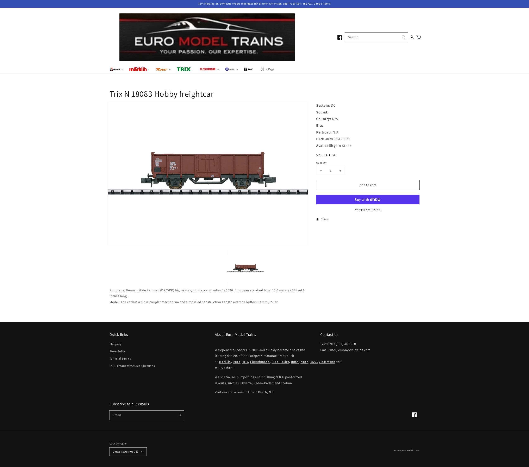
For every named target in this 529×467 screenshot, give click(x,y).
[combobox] (376, 37)
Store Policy (117, 351)
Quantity (321, 162)
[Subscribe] (179, 415)
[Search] (403, 37)
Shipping (115, 344)
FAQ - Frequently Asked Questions (132, 366)
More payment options (368, 209)
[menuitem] (116, 69)
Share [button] (325, 219)
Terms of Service (120, 358)
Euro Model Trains (410, 450)
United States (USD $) (125, 451)
